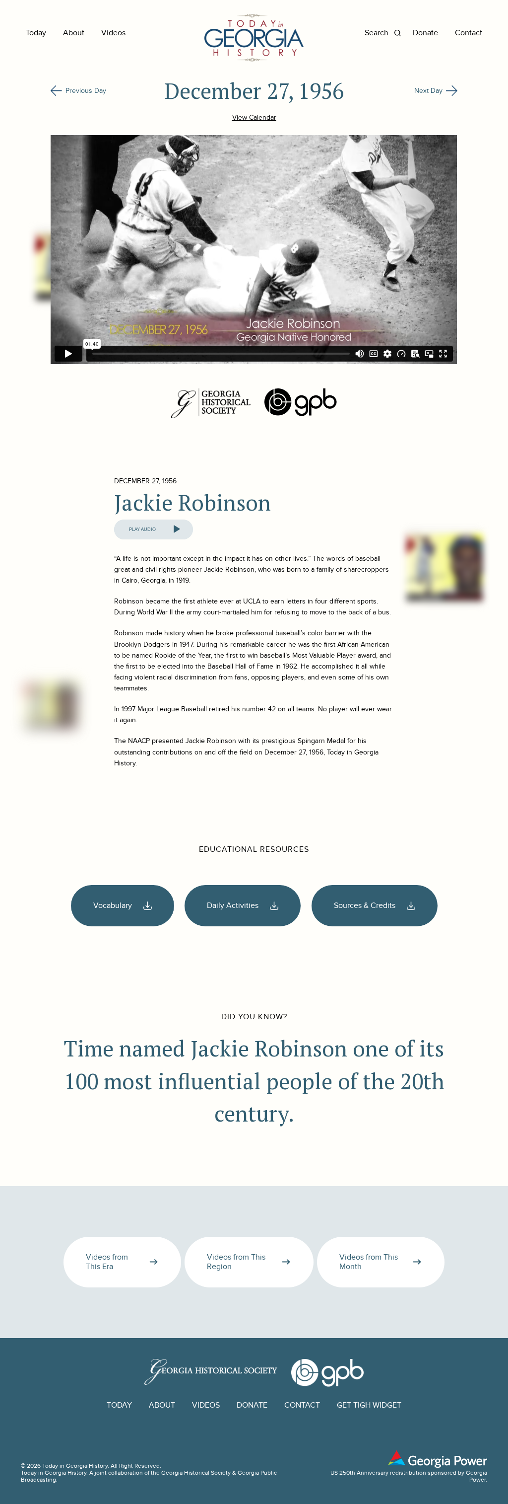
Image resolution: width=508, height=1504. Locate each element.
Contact (468, 33)
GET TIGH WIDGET (369, 1405)
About (73, 33)
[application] (153, 529)
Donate (425, 33)
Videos (113, 33)
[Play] (177, 529)
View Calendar (254, 117)
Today (36, 33)
